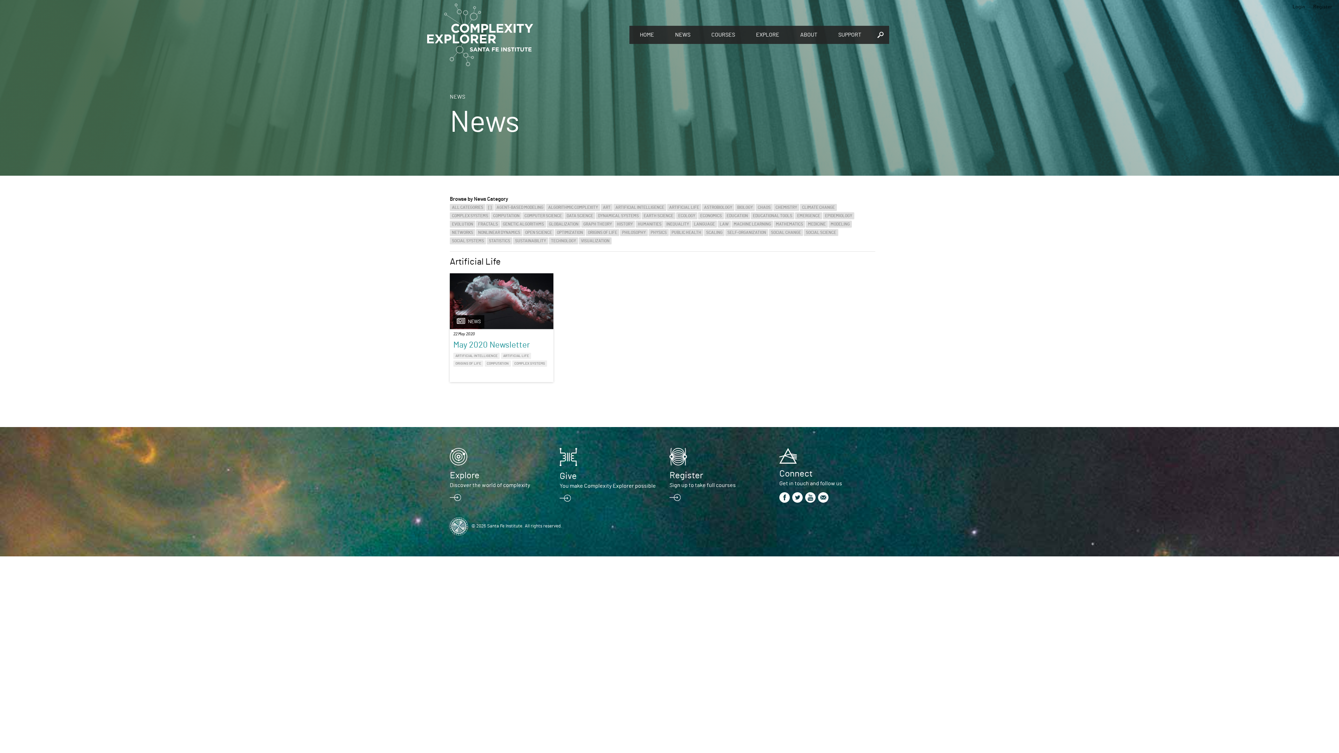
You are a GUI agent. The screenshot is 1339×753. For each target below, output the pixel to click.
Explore (767, 35)
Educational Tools (772, 216)
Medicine (817, 224)
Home (647, 35)
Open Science (538, 232)
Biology (745, 207)
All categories (467, 207)
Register (1322, 7)
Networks (462, 232)
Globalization (563, 224)
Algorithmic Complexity (573, 207)
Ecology (686, 216)
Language (704, 224)
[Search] (880, 35)
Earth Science (658, 216)
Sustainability (530, 241)
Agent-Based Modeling (520, 207)
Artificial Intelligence (639, 207)
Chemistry (786, 207)
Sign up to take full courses (703, 485)
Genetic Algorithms (523, 224)
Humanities (649, 224)
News (682, 35)
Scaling (714, 232)
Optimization (570, 232)
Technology (563, 241)
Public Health (686, 232)
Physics (659, 232)
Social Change (786, 232)
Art (607, 207)
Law (724, 224)
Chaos (764, 207)
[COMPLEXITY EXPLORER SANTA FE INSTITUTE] (524, 34)
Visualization (595, 241)
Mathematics (789, 224)
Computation (506, 216)
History (625, 224)
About (808, 35)
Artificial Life (684, 207)
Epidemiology (838, 216)
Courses (723, 35)
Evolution (462, 224)
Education (737, 216)
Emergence (808, 216)
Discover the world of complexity (490, 485)
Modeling (840, 224)
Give (568, 476)
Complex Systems (470, 216)
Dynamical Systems (618, 216)
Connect (795, 473)
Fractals (488, 224)
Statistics (499, 241)
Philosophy (634, 232)
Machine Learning (752, 224)
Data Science (580, 216)
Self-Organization (746, 232)
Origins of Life (602, 232)
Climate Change (818, 207)
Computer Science (543, 216)
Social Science (821, 232)
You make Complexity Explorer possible (608, 486)
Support (849, 35)
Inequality (677, 224)
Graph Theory (597, 224)
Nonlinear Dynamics (499, 232)
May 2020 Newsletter (491, 345)
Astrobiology (718, 207)
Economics (711, 216)
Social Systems (468, 241)
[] (490, 207)
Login (1299, 7)
